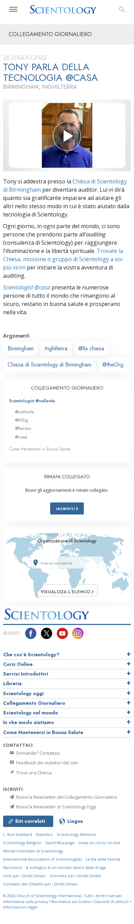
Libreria (12, 683)
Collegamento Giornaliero (34, 703)
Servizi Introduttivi (25, 673)
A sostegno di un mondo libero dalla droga (66, 867)
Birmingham (21, 348)
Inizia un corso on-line (100, 842)
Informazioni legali (20, 907)
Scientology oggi (23, 693)
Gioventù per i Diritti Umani (75, 875)
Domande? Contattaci (37, 753)
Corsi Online (18, 664)
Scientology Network (76, 834)
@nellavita (24, 411)
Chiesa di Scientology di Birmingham (49, 365)
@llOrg (21, 420)
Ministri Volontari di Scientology (33, 850)
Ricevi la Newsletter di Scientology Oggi (55, 807)
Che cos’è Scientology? (31, 654)
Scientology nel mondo (30, 712)
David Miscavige (60, 842)
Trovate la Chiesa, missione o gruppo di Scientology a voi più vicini (63, 259)
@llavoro (23, 428)
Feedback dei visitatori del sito (46, 763)
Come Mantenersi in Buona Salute (39, 449)
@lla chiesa (91, 348)
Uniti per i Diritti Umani (24, 875)
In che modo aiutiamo (28, 722)
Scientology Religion (22, 842)
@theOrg (112, 365)
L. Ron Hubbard (17, 834)
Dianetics (44, 834)
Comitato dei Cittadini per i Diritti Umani (40, 883)
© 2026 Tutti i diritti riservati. (63, 895)
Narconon (12, 867)
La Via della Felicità (103, 859)
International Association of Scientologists (42, 859)
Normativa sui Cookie (71, 901)
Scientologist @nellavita (32, 400)
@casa (21, 437)
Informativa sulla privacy (25, 901)
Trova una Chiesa (33, 772)
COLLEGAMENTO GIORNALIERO (67, 387)
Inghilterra (56, 348)
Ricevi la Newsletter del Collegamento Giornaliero (66, 797)
